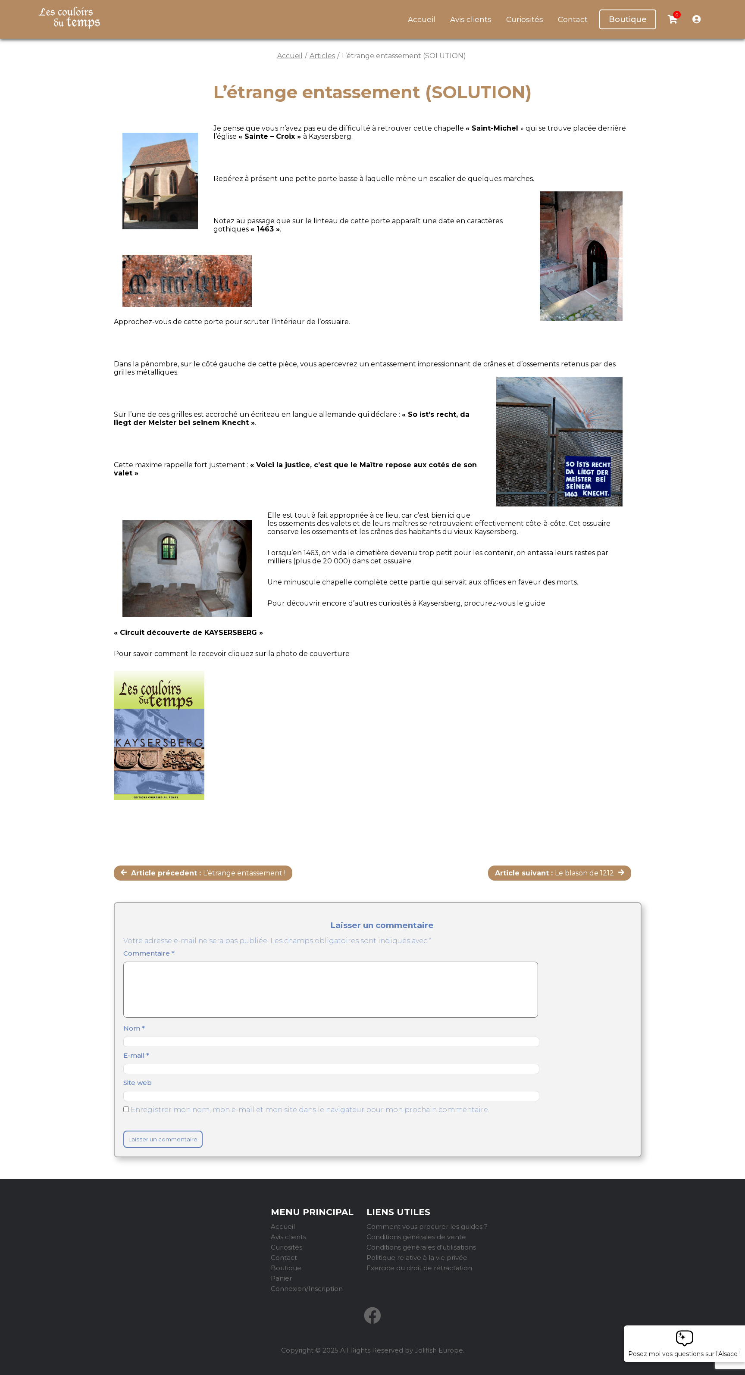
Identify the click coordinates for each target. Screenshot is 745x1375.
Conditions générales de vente (416, 1237)
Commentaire (149, 953)
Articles (322, 56)
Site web (137, 1082)
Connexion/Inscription (307, 1288)
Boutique (628, 19)
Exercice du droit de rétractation (419, 1268)
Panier (281, 1278)
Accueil (421, 19)
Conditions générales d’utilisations (421, 1247)
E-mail (136, 1055)
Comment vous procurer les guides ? (427, 1226)
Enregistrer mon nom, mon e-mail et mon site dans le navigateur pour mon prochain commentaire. (310, 1110)
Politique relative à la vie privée (416, 1257)
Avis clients (470, 19)
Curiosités (524, 19)
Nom (134, 1028)
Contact (573, 19)
